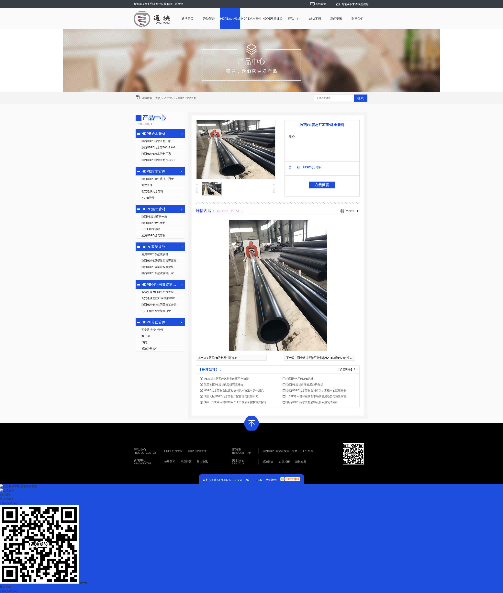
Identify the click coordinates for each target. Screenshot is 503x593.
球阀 (144, 342)
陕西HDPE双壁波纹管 (276, 451)
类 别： (295, 167)
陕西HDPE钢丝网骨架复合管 (158, 304)
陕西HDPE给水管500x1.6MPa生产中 (163, 147)
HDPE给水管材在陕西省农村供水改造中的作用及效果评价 (235, 390)
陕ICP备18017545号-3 (228, 479)
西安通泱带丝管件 (152, 329)
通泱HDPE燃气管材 (153, 235)
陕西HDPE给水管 (302, 451)
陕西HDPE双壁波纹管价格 (157, 266)
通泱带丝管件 (149, 348)
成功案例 (315, 18)
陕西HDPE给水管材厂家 (156, 141)
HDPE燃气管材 (153, 209)
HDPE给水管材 (230, 18)
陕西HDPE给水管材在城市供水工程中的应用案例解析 (317, 390)
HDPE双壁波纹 (273, 18)
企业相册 (284, 461)
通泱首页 (188, 18)
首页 (158, 98)
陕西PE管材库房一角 (154, 216)
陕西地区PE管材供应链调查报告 (223, 384)
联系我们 (357, 18)
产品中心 (294, 18)
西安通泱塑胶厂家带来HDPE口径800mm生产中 (163, 298)
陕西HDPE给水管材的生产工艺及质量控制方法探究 (235, 402)
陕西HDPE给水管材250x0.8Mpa (161, 160)
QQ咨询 (5, 494)
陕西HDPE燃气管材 (153, 222)
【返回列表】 (345, 369)
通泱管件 (146, 185)
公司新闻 (169, 461)
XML (248, 479)
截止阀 (145, 336)
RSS (259, 479)
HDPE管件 (147, 197)
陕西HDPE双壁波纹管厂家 (157, 273)
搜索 (360, 98)
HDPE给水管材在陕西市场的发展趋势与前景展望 (316, 396)
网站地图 (271, 479)
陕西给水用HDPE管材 (299, 378)
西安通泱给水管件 (152, 191)
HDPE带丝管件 (153, 322)
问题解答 (186, 461)
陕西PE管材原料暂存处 (223, 357)
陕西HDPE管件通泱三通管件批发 (161, 178)
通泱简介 (209, 18)
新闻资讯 (336, 18)
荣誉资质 (300, 461)
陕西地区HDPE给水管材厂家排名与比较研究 (231, 396)
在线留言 (322, 185)
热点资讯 (202, 461)
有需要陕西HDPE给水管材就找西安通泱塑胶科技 (163, 292)
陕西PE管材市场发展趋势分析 (304, 384)
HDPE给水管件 (251, 18)
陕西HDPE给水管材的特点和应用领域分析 (312, 402)
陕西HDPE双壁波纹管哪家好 (158, 260)
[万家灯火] (290, 477)
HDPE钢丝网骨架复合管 (159, 284)
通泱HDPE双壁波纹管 (154, 254)
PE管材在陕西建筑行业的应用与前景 (226, 378)
